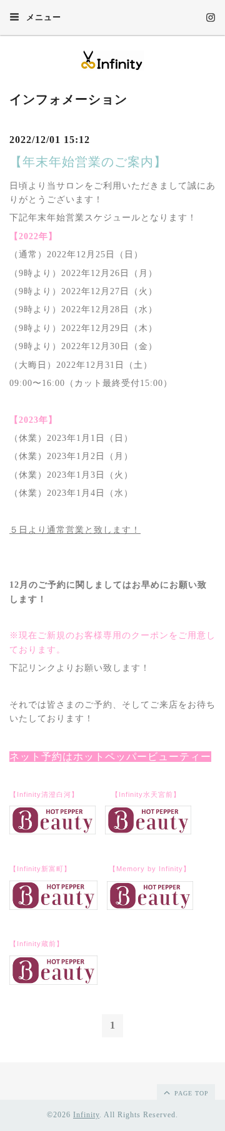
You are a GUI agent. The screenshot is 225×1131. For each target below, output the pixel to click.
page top (190, 1093)
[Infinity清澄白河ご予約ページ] (52, 831)
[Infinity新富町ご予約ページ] (53, 907)
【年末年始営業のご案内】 (88, 162)
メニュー (42, 17)
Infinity (86, 1114)
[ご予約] (150, 907)
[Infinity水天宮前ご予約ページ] (148, 831)
